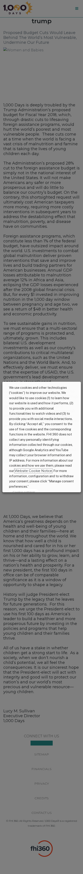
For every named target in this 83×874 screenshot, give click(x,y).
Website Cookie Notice (33, 471)
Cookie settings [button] (23, 492)
